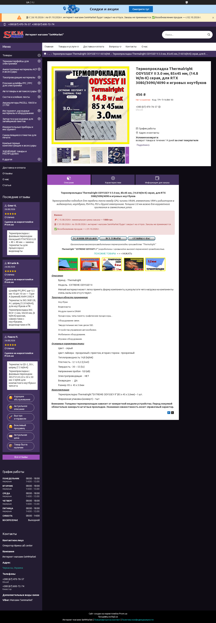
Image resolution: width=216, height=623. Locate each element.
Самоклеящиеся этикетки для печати (19, 136)
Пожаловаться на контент (107, 620)
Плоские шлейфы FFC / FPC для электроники (17, 84)
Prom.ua (123, 614)
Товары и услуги (67, 46)
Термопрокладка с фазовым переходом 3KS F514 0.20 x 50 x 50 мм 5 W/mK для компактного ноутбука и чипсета (22, 378)
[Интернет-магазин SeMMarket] (13, 34)
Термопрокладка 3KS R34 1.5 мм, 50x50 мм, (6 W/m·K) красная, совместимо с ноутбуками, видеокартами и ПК (22, 317)
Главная (49, 46)
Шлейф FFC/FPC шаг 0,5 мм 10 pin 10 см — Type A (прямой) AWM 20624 (22, 293)
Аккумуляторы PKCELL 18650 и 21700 (19, 103)
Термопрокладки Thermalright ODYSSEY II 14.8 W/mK (81, 53)
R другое (7, 159)
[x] (172, 413)
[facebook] (168, 413)
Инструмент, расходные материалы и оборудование (18, 112)
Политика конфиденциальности (138, 620)
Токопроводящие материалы (19, 77)
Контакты (131, 46)
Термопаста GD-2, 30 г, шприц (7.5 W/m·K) (21, 366)
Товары (7, 55)
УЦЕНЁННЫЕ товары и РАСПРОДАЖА (15, 152)
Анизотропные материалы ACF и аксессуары (20, 70)
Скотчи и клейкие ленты (16, 97)
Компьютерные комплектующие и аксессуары (19, 144)
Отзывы (7, 173)
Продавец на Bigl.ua (108, 617)
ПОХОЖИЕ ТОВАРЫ (105, 253)
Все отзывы (21, 457)
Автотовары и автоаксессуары (20, 91)
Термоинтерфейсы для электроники (16, 62)
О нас (145, 46)
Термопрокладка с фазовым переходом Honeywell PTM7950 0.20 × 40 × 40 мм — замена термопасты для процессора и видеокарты (22, 242)
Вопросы (114, 46)
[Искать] (209, 34)
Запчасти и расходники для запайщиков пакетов (18, 120)
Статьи (7, 185)
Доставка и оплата (93, 46)
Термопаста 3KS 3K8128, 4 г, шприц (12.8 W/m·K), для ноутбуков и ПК (22, 303)
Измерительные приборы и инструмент (18, 128)
